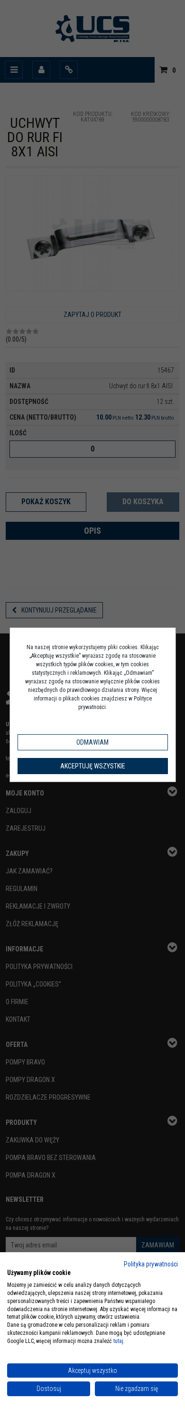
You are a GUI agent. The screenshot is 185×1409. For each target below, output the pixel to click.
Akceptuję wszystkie (92, 766)
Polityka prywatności (151, 1264)
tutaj (118, 1341)
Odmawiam (92, 742)
